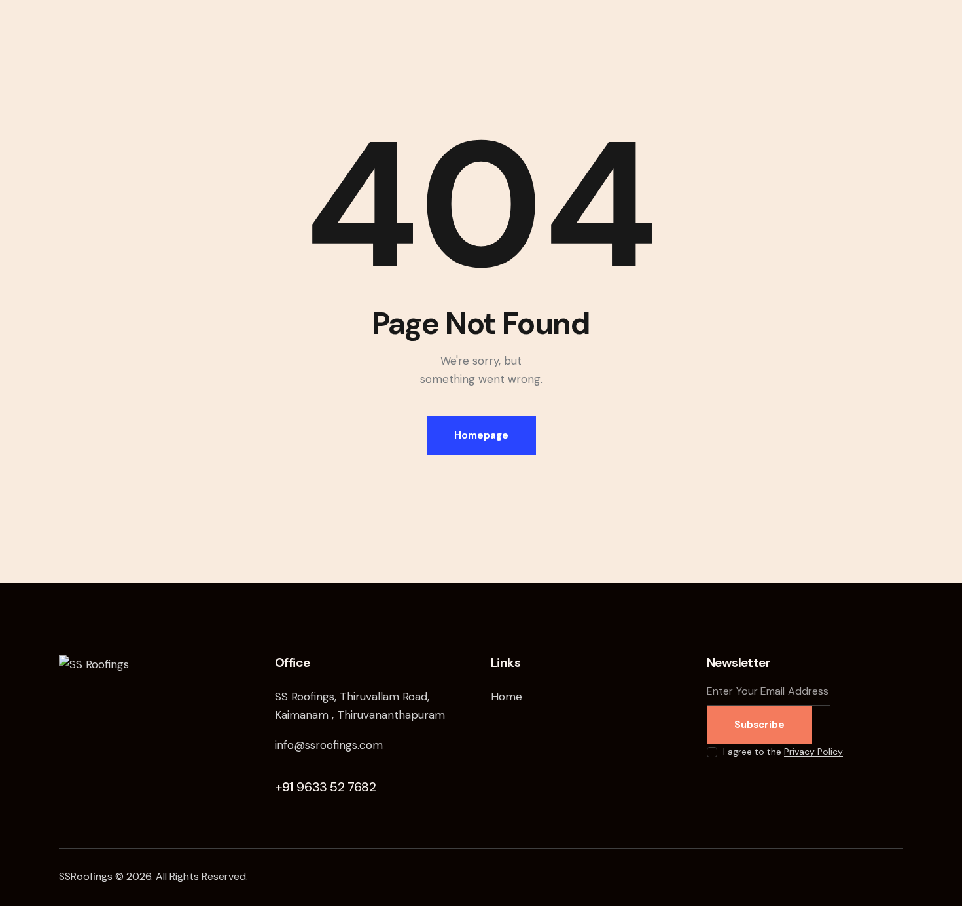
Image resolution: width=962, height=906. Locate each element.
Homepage (481, 435)
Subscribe (759, 724)
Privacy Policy (813, 752)
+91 (325, 786)
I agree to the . (784, 751)
